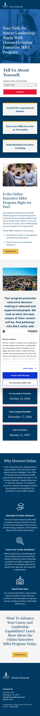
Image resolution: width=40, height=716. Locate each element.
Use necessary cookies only (20, 383)
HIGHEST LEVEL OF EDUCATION (15, 81)
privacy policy (17, 361)
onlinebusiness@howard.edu (14, 697)
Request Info (10, 251)
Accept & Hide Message (20, 375)
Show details (28, 368)
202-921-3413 (8, 699)
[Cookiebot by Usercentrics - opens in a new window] (28, 331)
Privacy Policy (14, 707)
